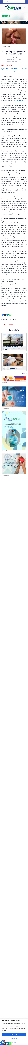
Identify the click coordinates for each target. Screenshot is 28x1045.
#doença (8, 324)
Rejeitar (14, 1042)
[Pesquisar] (24, 1)
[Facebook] (3, 315)
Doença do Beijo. (17, 101)
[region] (14, 1032)
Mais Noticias (24, 373)
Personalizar (14, 1038)
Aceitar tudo (14, 1034)
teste (11, 324)
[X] (5, 315)
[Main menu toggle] (24, 7)
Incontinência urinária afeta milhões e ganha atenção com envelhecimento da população (14, 348)
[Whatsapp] (10, 315)
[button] (1, 22)
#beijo (3, 324)
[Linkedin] (7, 315)
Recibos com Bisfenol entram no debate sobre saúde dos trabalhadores (12, 368)
